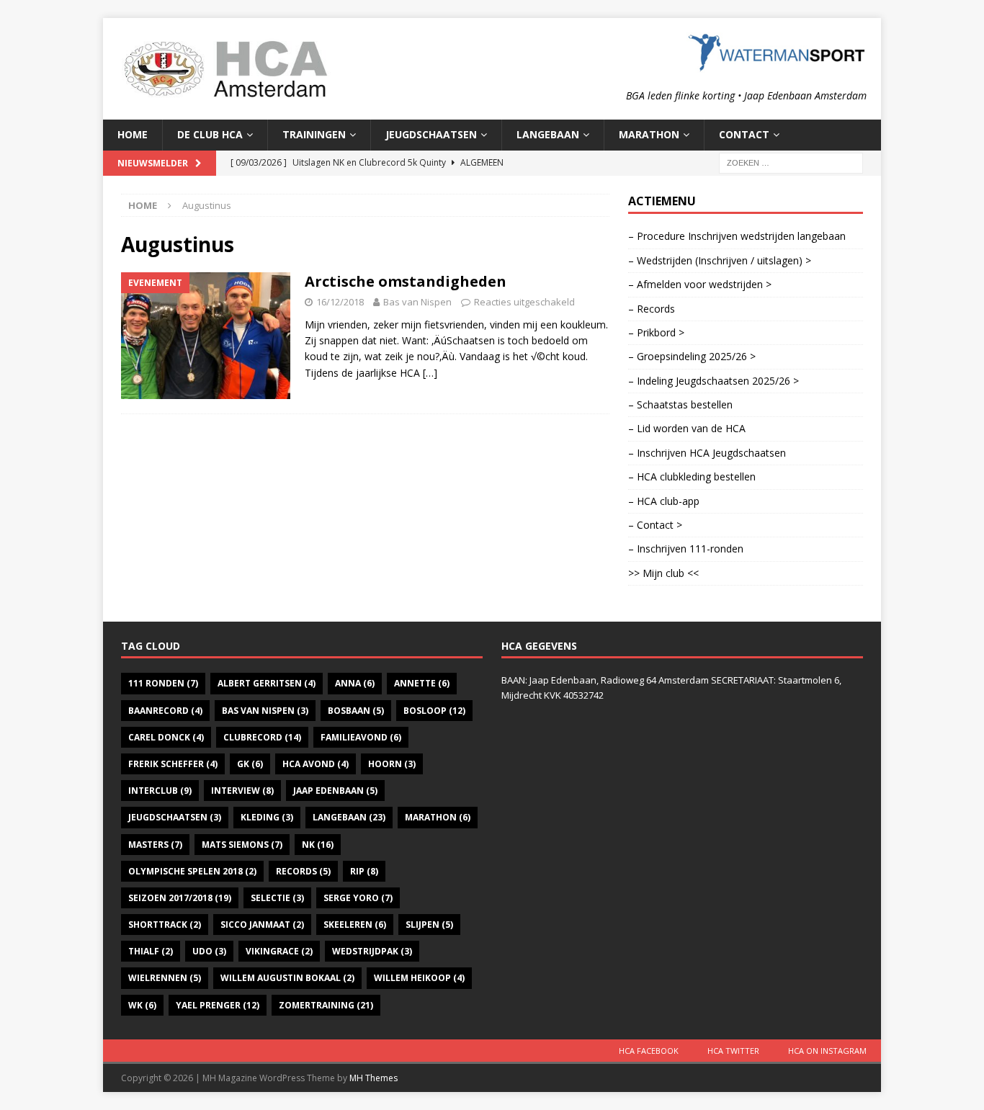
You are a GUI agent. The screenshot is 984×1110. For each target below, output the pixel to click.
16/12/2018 (340, 301)
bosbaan (356, 710)
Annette (421, 683)
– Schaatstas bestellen (680, 404)
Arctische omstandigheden (405, 281)
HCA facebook (649, 1050)
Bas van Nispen (417, 301)
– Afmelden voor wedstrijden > (699, 284)
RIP (364, 871)
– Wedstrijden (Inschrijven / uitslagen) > (719, 260)
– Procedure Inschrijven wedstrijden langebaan (737, 236)
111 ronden (163, 683)
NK (318, 844)
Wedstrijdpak (372, 951)
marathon (437, 817)
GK (250, 764)
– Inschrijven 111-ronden (685, 548)
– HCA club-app (663, 501)
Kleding (267, 817)
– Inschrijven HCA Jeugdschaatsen (707, 453)
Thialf (150, 951)
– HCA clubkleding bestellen (692, 476)
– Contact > (655, 525)
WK (142, 1005)
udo (209, 951)
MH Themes (373, 1078)
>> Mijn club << (663, 573)
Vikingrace (279, 951)
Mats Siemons (242, 844)
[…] (430, 373)
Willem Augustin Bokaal (287, 978)
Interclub (160, 790)
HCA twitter (733, 1050)
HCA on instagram (827, 1050)
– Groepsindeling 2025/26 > (692, 356)
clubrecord (262, 737)
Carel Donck (166, 737)
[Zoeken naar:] (791, 162)
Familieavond (361, 737)
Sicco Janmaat (262, 924)
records (303, 871)
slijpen (429, 924)
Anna (355, 683)
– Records (651, 308)
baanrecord (165, 710)
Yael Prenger (217, 1005)
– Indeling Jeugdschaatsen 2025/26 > (713, 381)
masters (155, 844)
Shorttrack (164, 924)
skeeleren (354, 924)
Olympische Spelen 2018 (192, 871)
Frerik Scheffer (173, 764)
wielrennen (164, 978)
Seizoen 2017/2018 (179, 898)
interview (242, 790)
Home (132, 134)
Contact (744, 134)
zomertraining (326, 1005)
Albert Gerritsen (267, 683)
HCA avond (315, 764)
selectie (277, 898)
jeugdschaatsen (174, 817)
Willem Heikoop (419, 978)
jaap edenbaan (335, 790)
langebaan (349, 817)
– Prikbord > (656, 332)
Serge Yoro (358, 898)
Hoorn (392, 764)
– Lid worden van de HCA (687, 428)
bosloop (434, 710)
